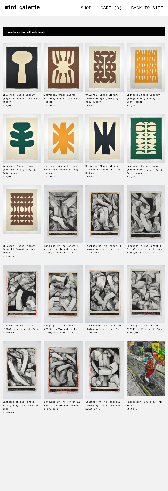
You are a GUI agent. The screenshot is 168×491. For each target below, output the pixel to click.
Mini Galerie (22, 8)
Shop (86, 8)
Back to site (147, 8)
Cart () (111, 8)
